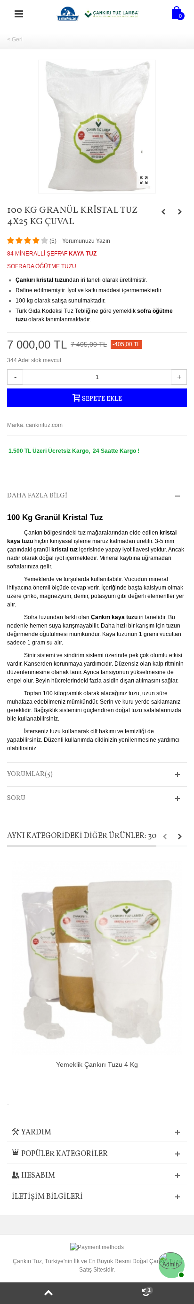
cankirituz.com (44, 425)
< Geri (15, 39)
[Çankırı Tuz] (98, 13)
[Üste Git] (48, 1293)
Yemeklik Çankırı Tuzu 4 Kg (97, 1064)
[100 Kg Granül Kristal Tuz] (97, 126)
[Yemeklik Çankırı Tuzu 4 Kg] (97, 958)
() (53, 241)
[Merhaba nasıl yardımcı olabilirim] (170, 1264)
